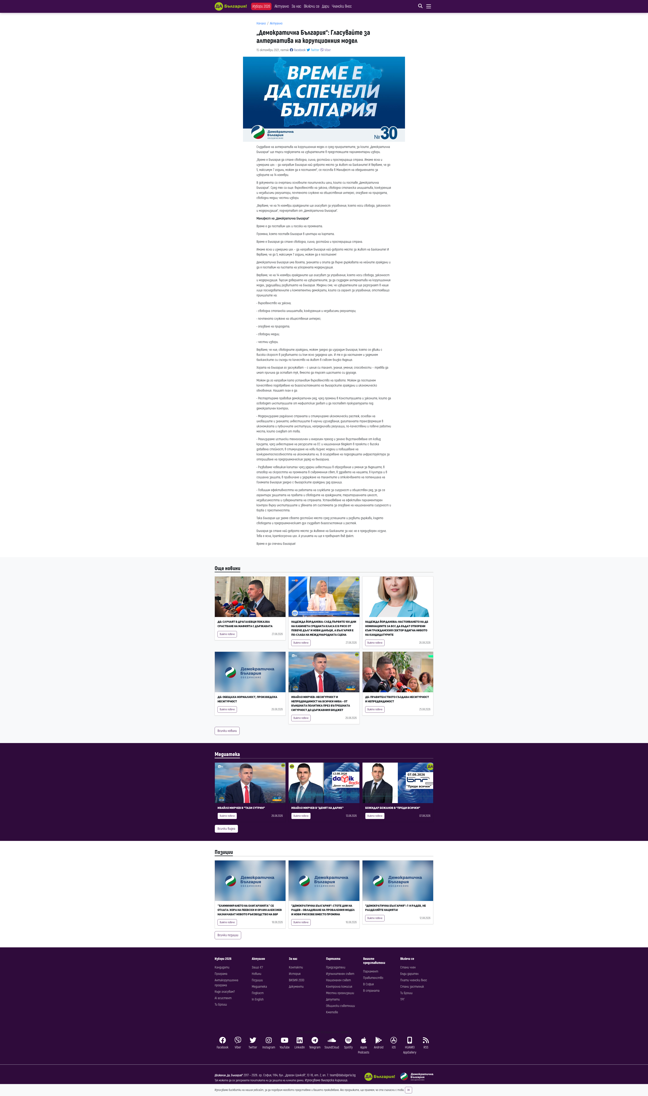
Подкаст (258, 993)
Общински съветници (340, 1006)
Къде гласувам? (225, 992)
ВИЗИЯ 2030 (296, 980)
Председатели (335, 967)
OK (408, 1090)
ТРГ (402, 999)
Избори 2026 (261, 6)
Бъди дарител (409, 974)
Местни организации (340, 993)
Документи (296, 986)
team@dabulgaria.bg (343, 1075)
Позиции (224, 852)
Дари (325, 6)
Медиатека (227, 754)
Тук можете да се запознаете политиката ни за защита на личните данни (259, 1080)
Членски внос (342, 6)
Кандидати (222, 967)
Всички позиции (228, 935)
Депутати (333, 999)
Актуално (282, 6)
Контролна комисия (339, 986)
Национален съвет (338, 980)
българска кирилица (334, 1080)
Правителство (373, 978)
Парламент (370, 971)
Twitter (314, 50)
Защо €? (257, 967)
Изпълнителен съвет (340, 974)
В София (368, 984)
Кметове (332, 1012)
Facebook (299, 50)
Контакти (296, 967)
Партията (333, 959)
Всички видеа (226, 829)
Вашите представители (374, 961)
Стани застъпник (412, 986)
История (295, 974)
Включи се (311, 6)
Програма (221, 974)
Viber (327, 50)
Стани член (408, 967)
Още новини (227, 568)
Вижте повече (227, 634)
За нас (296, 6)
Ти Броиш (221, 1004)
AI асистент (223, 998)
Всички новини (227, 731)
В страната (371, 991)
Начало (261, 23)
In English (258, 999)
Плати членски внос (413, 980)
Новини (256, 974)
